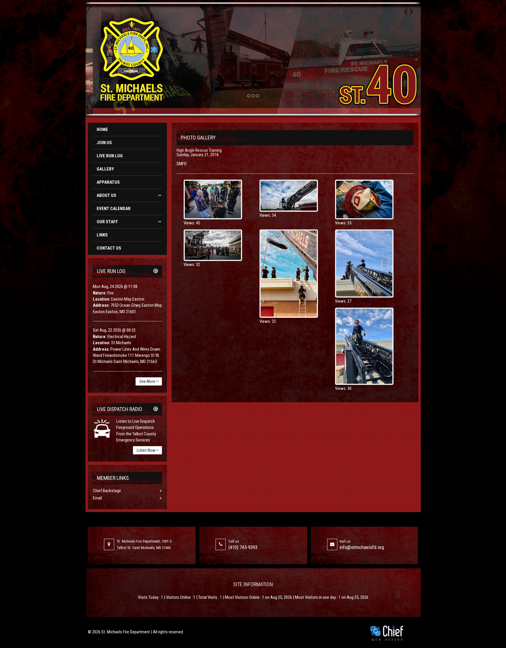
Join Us (104, 142)
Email (97, 498)
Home (102, 129)
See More (149, 381)
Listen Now (148, 450)
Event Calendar (114, 208)
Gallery (105, 169)
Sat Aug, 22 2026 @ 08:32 (114, 330)
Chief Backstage (107, 490)
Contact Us (109, 248)
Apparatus (108, 182)
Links (102, 235)
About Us (129, 195)
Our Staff (129, 221)
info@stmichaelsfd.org (361, 547)
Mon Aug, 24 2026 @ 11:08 (115, 286)
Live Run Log (110, 155)
